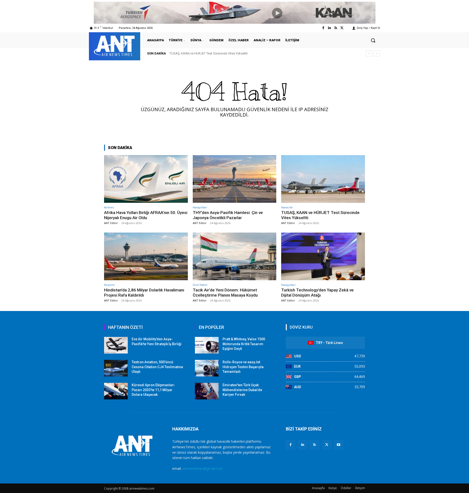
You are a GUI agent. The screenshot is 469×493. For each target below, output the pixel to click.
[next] (377, 53)
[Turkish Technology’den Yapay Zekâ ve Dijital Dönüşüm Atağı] (323, 256)
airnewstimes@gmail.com (202, 468)
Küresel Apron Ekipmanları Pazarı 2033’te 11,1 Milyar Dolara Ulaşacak (153, 390)
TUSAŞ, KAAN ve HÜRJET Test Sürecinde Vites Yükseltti (209, 53)
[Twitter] (342, 28)
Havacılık (287, 207)
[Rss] (336, 28)
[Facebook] (323, 28)
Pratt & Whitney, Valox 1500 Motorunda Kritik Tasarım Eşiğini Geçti (244, 344)
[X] (326, 445)
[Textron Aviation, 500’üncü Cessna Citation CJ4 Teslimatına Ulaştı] (116, 368)
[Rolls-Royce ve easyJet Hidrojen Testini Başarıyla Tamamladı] (207, 368)
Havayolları (200, 207)
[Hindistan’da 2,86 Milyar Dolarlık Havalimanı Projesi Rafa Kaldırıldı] (146, 256)
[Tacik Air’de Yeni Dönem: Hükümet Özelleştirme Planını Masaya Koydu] (235, 256)
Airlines (109, 207)
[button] (373, 40)
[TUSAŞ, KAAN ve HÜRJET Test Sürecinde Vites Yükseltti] (323, 179)
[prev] (369, 53)
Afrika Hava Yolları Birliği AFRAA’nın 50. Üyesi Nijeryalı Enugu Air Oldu (145, 215)
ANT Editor (111, 223)
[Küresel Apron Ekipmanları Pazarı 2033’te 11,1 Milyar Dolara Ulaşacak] (116, 391)
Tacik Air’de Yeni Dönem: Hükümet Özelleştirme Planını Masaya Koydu (225, 292)
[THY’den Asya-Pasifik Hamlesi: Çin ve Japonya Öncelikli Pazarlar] (235, 179)
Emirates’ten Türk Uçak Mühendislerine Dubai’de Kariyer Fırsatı (242, 390)
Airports (109, 284)
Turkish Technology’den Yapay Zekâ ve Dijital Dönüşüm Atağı (317, 292)
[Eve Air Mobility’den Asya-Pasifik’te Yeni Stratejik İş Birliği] (116, 345)
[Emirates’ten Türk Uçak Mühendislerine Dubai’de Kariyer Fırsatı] (207, 391)
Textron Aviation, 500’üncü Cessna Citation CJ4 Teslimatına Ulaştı (157, 367)
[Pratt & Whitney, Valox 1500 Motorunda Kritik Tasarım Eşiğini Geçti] (207, 345)
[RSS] (314, 445)
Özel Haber (200, 284)
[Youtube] (338, 445)
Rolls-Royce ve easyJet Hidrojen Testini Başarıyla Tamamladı (243, 367)
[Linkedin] (329, 28)
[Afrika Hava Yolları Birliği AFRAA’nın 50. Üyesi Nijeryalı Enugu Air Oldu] (146, 179)
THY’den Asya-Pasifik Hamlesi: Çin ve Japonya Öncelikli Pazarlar (228, 215)
